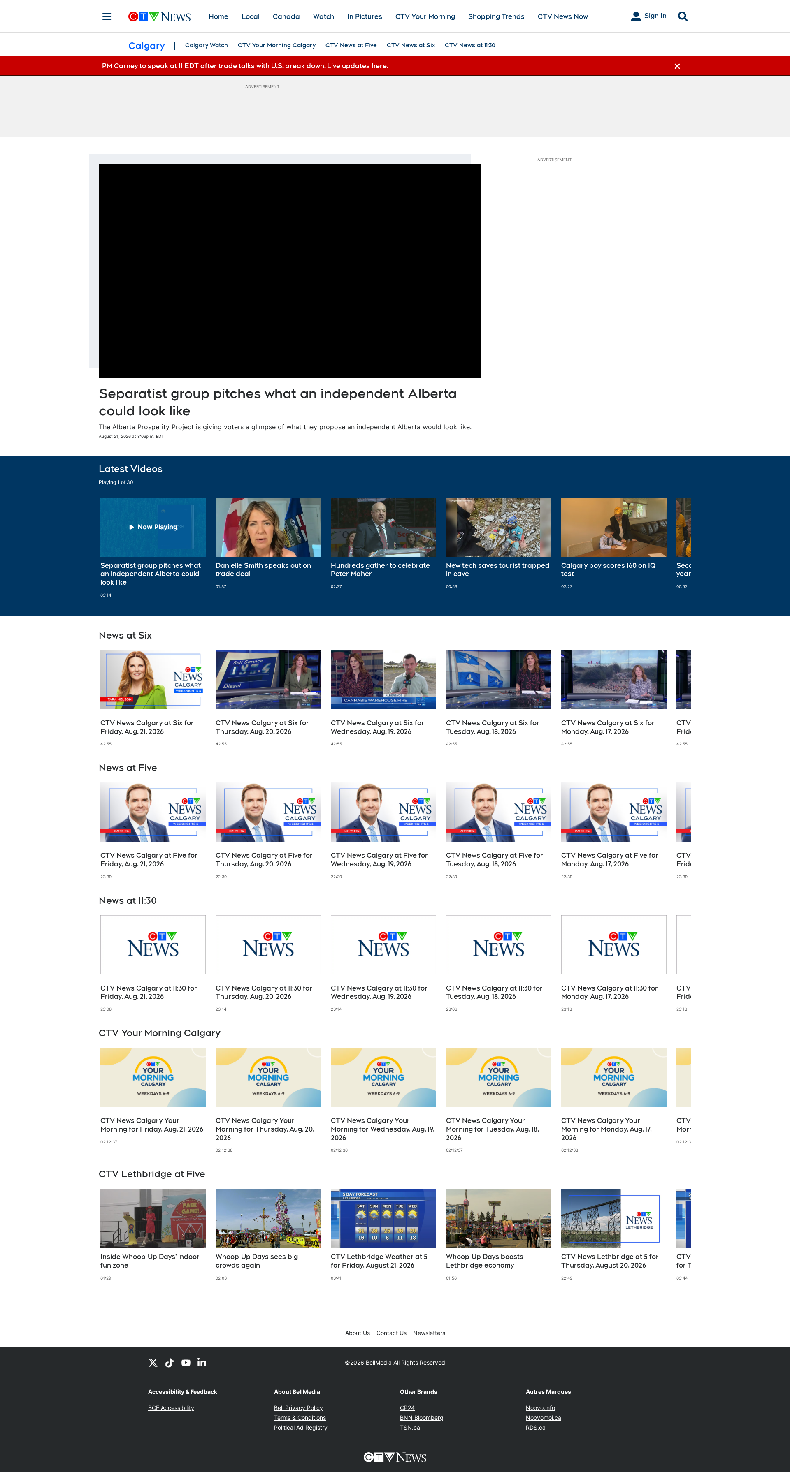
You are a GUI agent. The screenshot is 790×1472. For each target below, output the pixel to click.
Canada (286, 17)
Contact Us (391, 1332)
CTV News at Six (411, 45)
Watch (323, 17)
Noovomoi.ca (543, 1417)
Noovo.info (540, 1407)
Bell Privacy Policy (298, 1407)
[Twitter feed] (153, 1362)
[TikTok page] (169, 1362)
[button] (674, 547)
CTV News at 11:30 (470, 45)
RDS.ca (536, 1427)
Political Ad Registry (301, 1427)
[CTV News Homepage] (159, 16)
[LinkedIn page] (202, 1362)
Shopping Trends (496, 17)
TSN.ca (410, 1427)
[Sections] (107, 16)
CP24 (407, 1407)
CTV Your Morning (425, 17)
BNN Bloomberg (422, 1417)
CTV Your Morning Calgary (277, 45)
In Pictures (364, 17)
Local (251, 17)
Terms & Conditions (300, 1417)
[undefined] (153, 548)
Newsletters (429, 1332)
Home (218, 17)
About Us (357, 1332)
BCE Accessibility (171, 1407)
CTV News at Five (351, 45)
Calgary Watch (206, 45)
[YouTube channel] (186, 1362)
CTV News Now (563, 17)
